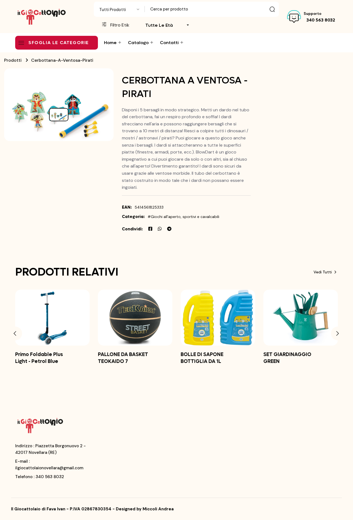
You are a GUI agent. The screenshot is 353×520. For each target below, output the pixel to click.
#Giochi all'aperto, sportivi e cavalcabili (183, 216)
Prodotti (13, 60)
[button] (15, 333)
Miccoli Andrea (158, 509)
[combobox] (119, 9)
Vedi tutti (323, 272)
